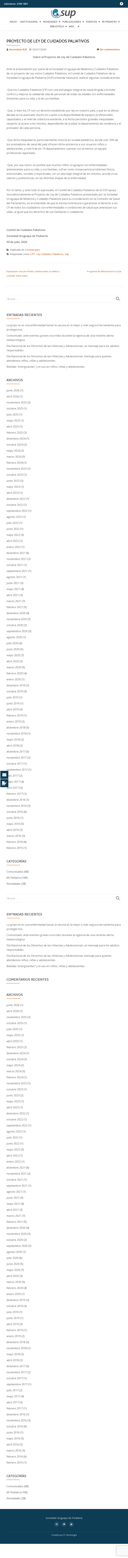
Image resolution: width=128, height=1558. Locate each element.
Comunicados (32, 249)
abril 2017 (12, 788)
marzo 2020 (13, 667)
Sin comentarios (110, 49)
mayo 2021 (13, 589)
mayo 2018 (13, 739)
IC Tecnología (70, 1534)
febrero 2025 (14, 432)
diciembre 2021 (15, 553)
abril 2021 (12, 595)
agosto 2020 (14, 637)
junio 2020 (13, 649)
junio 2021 (13, 583)
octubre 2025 (14, 408)
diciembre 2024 (15, 438)
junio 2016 (13, 818)
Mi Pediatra (109, 21)
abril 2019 (12, 709)
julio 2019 (12, 697)
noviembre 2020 (16, 619)
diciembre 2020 (15, 613)
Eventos (91, 21)
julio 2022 (12, 523)
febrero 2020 (14, 673)
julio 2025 (12, 414)
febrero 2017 (14, 794)
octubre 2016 (14, 812)
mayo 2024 (13, 450)
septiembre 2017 (17, 769)
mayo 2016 (13, 824)
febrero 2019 (14, 715)
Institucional (29, 21)
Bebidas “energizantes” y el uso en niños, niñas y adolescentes (45, 367)
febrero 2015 (14, 848)
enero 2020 (13, 679)
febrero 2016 (14, 842)
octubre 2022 (14, 505)
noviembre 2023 (16, 469)
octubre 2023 (14, 475)
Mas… (72, 26)
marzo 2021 (13, 601)
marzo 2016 (13, 836)
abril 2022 (12, 541)
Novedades (50, 21)
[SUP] (64, 13)
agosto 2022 (14, 517)
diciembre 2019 (15, 685)
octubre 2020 (14, 625)
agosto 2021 (14, 577)
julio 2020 (12, 643)
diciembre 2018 (15, 727)
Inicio (13, 21)
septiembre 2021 (17, 571)
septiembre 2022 (17, 511)
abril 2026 (12, 396)
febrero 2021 (14, 607)
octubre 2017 (14, 763)
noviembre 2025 (16, 402)
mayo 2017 (13, 782)
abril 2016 (12, 830)
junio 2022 (13, 529)
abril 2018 (12, 745)
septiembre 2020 (17, 631)
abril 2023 (12, 493)
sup (67, 254)
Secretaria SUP (18, 49)
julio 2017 (12, 775)
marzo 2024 (13, 456)
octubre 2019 (14, 691)
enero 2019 (13, 721)
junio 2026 (13, 390)
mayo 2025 (13, 420)
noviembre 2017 (16, 757)
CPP (32, 254)
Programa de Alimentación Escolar (104, 271)
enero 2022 (13, 547)
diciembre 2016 (15, 800)
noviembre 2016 (16, 806)
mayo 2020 (13, 655)
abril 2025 (12, 426)
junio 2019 (13, 703)
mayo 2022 (13, 535)
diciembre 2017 (15, 751)
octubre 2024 (14, 444)
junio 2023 (13, 481)
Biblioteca (57, 26)
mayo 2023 (13, 487)
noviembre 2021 (16, 559)
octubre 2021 (14, 565)
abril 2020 (12, 661)
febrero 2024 (14, 462)
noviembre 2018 (16, 733)
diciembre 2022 (15, 499)
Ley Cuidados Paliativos (49, 254)
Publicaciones (71, 21)
